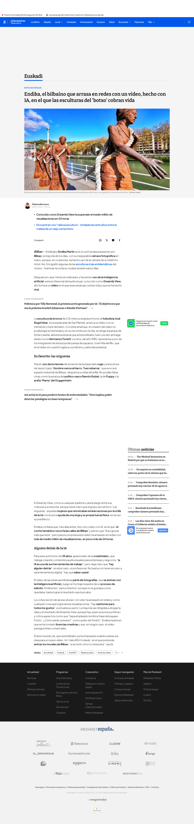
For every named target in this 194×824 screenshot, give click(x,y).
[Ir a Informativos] (17, 22)
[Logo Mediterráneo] (133, 773)
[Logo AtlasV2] (61, 773)
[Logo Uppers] (79, 763)
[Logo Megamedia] (98, 800)
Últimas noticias (35, 689)
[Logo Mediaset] (97, 730)
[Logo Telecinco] (79, 743)
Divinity (147, 700)
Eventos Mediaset (124, 694)
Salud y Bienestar (123, 700)
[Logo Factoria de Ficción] (79, 753)
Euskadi (33, 76)
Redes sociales (87, 653)
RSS (147, 787)
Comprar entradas (124, 678)
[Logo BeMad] (44, 763)
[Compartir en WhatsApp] (100, 240)
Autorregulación (94, 692)
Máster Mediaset (94, 712)
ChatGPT (72, 653)
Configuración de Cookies (97, 787)
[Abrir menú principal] (189, 22)
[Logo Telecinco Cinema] (114, 763)
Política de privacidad (76, 787)
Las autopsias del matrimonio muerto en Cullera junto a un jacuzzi (76, 15)
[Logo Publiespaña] (97, 773)
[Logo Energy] (151, 753)
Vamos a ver (62, 701)
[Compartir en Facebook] (119, 240)
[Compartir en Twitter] (106, 240)
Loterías (31, 683)
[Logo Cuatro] (115, 743)
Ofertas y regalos (123, 683)
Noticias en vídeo (36, 694)
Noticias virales (32, 88)
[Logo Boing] (115, 753)
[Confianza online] (97, 813)
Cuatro (147, 694)
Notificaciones (93, 698)
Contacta (90, 678)
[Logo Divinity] (150, 743)
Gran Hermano (64, 678)
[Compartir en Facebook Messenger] (113, 240)
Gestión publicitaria (136, 787)
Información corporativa (55, 787)
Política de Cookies (118, 787)
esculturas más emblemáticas (94, 264)
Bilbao (118, 653)
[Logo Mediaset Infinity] (43, 743)
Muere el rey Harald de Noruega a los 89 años (23, 15)
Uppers (147, 683)
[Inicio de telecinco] (4, 22)
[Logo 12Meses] (150, 763)
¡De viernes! (62, 706)
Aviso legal (39, 787)
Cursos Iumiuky (122, 689)
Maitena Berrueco (40, 204)
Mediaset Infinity (152, 678)
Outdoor (61, 712)
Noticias (31, 678)
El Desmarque (150, 689)
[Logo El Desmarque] (43, 754)
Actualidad (48, 653)
